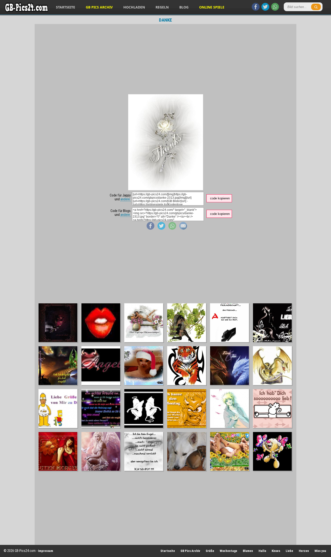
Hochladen (134, 7)
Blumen (248, 551)
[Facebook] (256, 9)
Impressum (45, 551)
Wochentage (228, 551)
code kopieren (220, 198)
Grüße (210, 551)
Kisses (276, 551)
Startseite (65, 7)
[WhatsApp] (275, 9)
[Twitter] (265, 9)
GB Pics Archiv (99, 7)
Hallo (262, 551)
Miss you (320, 551)
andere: (125, 199)
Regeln (162, 7)
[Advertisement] (165, 59)
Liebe (289, 551)
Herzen (304, 551)
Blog (184, 7)
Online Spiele (211, 7)
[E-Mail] (183, 228)
